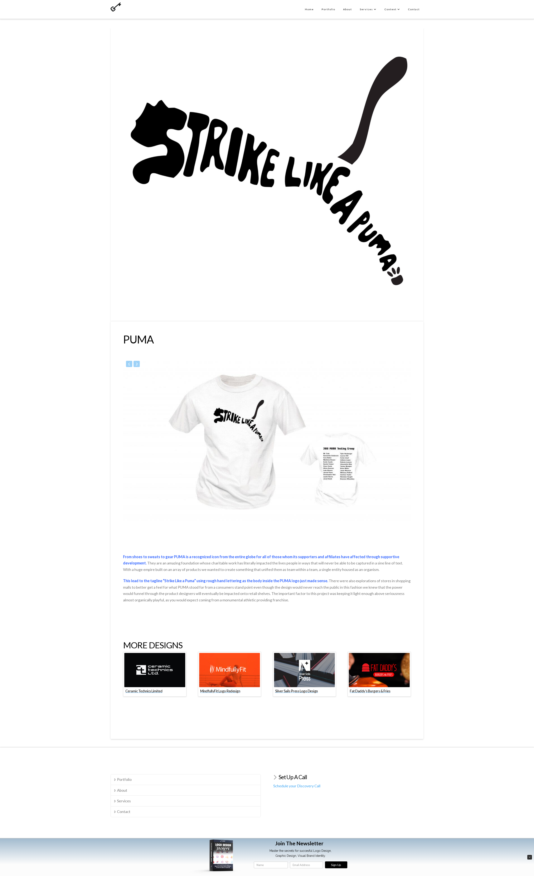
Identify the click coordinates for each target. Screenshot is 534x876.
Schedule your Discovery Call (296, 786)
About (122, 790)
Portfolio (124, 779)
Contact (123, 811)
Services (124, 801)
